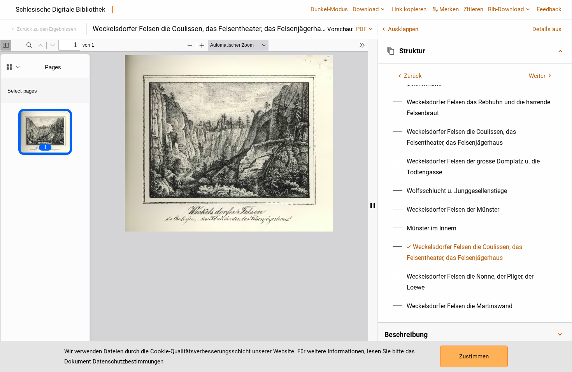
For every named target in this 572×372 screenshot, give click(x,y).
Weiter (537, 75)
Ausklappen (403, 29)
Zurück (413, 75)
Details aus (546, 29)
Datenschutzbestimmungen (128, 361)
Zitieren (473, 9)
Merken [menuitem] (449, 9)
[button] (475, 51)
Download (366, 9)
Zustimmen (474, 356)
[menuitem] (479, 108)
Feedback (549, 9)
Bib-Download (506, 9)
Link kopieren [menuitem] (408, 9)
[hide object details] (372, 205)
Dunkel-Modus (329, 9)
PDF (361, 29)
